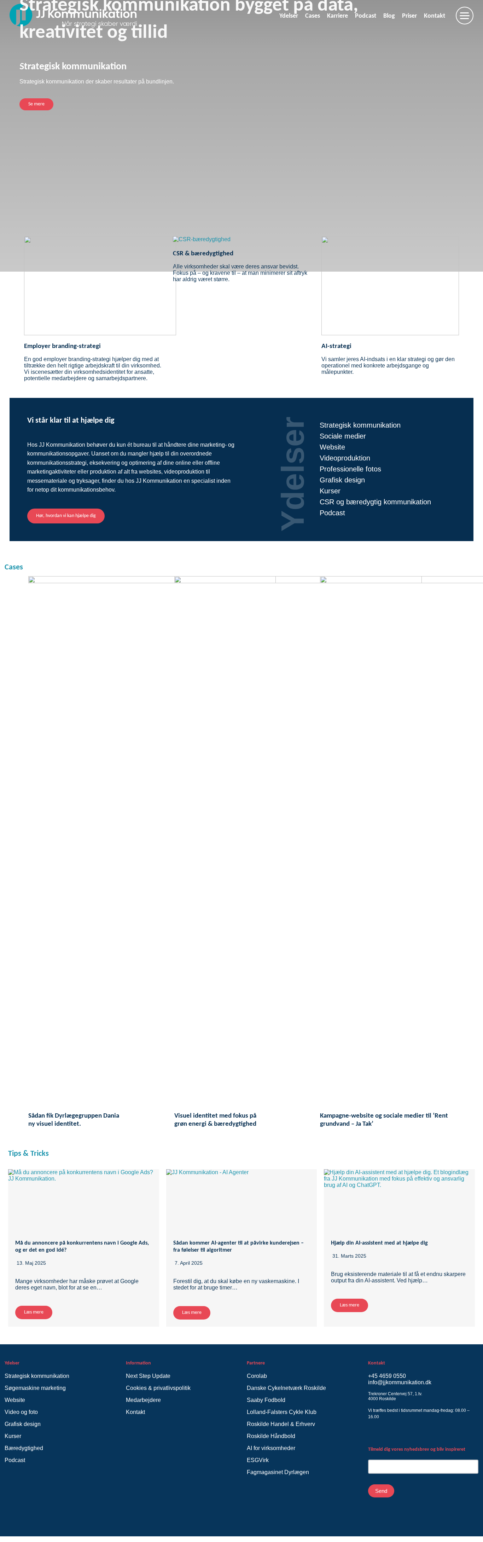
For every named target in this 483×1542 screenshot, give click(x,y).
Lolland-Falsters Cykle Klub (281, 1412)
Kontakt (135, 1412)
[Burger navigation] (464, 15)
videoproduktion (184, 472)
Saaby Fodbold (266, 1400)
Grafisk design (342, 480)
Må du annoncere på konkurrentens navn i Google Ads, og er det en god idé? (82, 1246)
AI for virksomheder (271, 1448)
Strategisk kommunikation (360, 425)
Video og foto (21, 1412)
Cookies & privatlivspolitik (158, 1388)
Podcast (332, 513)
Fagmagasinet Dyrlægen (278, 1472)
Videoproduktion (345, 458)
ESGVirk (258, 1460)
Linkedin (384, 1434)
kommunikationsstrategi (57, 463)
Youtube (397, 1435)
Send (381, 1491)
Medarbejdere (143, 1400)
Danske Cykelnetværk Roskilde (286, 1388)
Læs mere (33, 1312)
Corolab (257, 1376)
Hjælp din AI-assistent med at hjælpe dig (379, 1243)
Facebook (372, 1435)
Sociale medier (343, 436)
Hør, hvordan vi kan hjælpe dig (66, 515)
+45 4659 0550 (387, 1376)
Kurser (330, 491)
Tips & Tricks (28, 1154)
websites (150, 472)
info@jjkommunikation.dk (399, 1382)
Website (332, 447)
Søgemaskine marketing (35, 1388)
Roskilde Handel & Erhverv (281, 1424)
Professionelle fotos (350, 469)
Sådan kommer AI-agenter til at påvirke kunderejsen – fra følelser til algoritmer (238, 1246)
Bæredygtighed (24, 1448)
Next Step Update (148, 1376)
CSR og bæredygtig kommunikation (375, 502)
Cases (14, 567)
